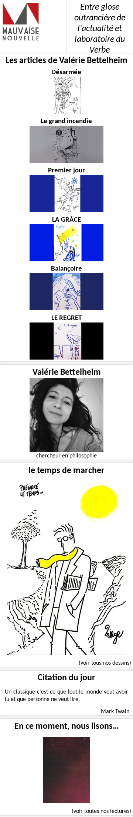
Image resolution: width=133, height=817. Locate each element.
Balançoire (66, 268)
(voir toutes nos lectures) (101, 811)
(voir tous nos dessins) (105, 663)
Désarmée (66, 72)
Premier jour (66, 170)
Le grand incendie (66, 121)
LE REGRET (66, 318)
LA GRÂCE (66, 220)
